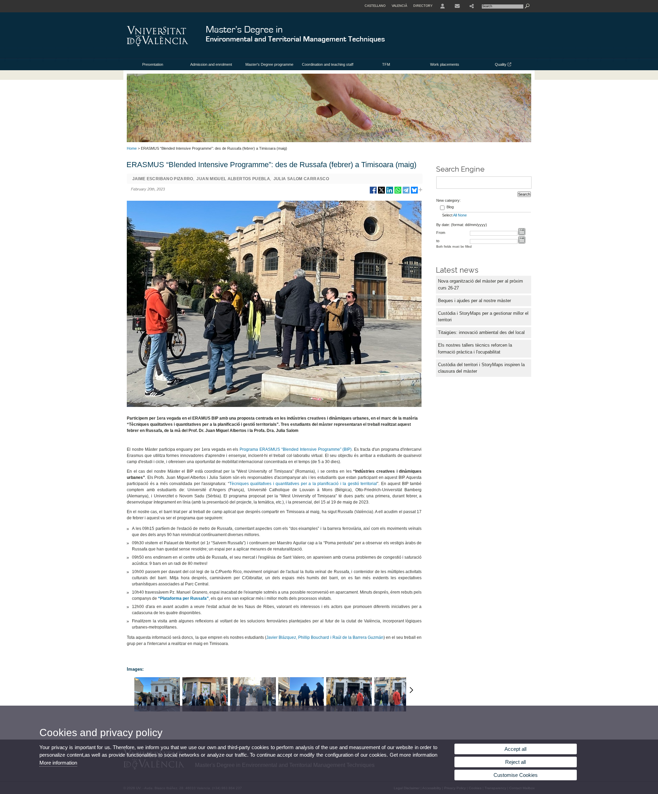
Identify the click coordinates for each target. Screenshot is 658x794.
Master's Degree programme (269, 64)
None (462, 215)
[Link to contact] (457, 6)
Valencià (399, 6)
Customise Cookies (516, 775)
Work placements (444, 64)
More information (58, 763)
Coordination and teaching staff (327, 64)
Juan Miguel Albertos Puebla (233, 178)
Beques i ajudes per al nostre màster (474, 300)
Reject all (515, 762)
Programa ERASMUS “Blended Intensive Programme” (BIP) (296, 449)
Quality (501, 64)
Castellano (375, 6)
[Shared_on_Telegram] (406, 192)
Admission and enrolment (211, 64)
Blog (450, 207)
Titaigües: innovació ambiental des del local (481, 332)
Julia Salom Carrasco (301, 178)
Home (132, 148)
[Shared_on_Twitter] (381, 192)
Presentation (152, 64)
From (440, 233)
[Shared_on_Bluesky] (414, 192)
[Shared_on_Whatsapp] (398, 192)
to (437, 241)
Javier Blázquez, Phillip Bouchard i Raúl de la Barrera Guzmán (324, 637)
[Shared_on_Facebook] (373, 192)
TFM (386, 64)
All (455, 215)
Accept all (515, 749)
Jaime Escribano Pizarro (162, 178)
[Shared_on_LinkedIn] (390, 192)
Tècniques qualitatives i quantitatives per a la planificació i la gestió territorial (303, 483)
